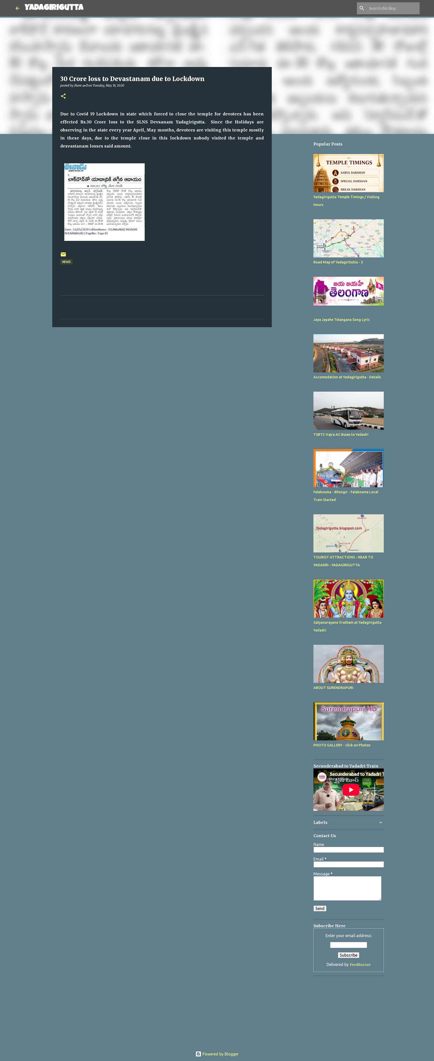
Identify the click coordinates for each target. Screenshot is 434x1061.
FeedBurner (360, 964)
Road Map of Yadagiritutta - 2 (338, 262)
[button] (63, 96)
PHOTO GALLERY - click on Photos (341, 745)
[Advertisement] (297, 288)
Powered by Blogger (220, 1054)
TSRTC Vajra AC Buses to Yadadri (340, 435)
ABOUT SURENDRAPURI (333, 688)
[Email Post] (63, 256)
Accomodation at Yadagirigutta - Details (347, 377)
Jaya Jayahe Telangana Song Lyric (341, 320)
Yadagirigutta (54, 8)
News (66, 261)
